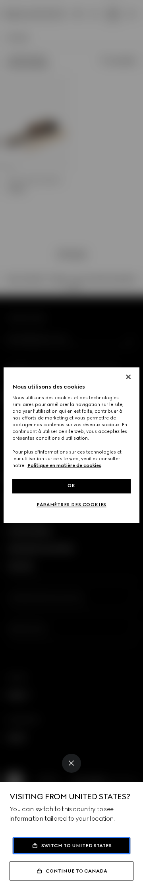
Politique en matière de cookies (64, 465)
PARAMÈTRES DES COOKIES (71, 504)
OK (71, 485)
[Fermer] (128, 376)
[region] (71, 445)
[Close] (71, 763)
